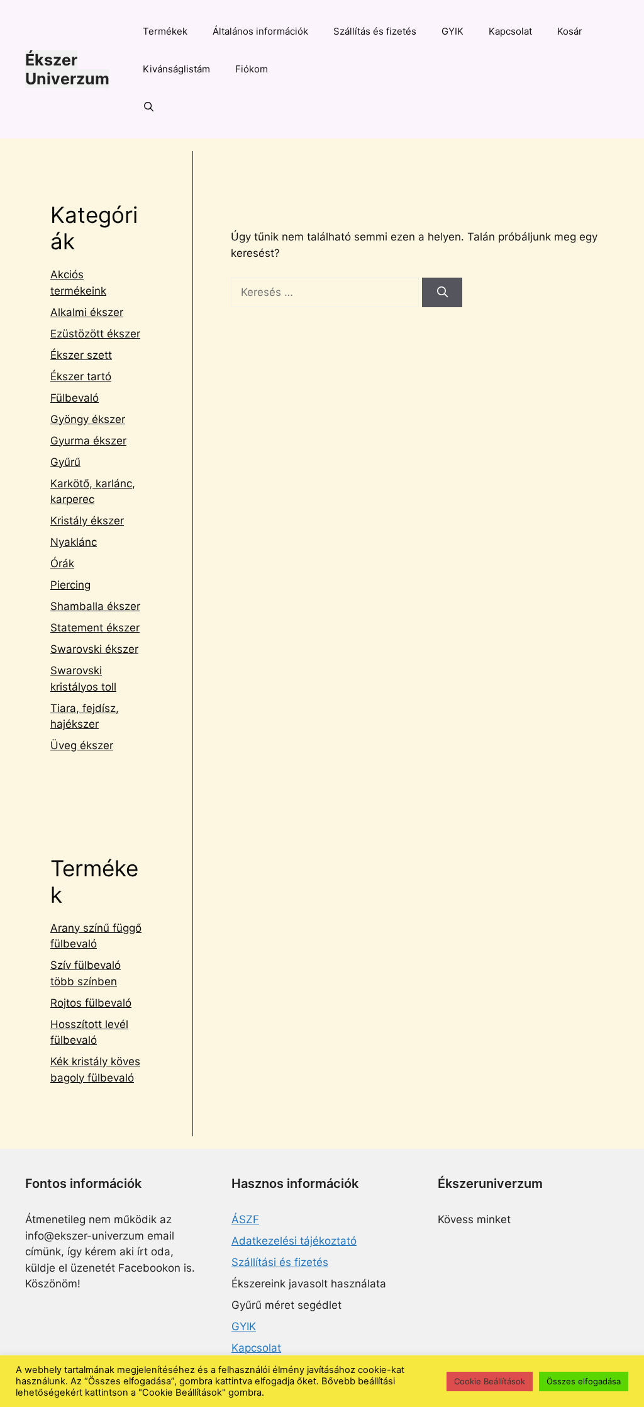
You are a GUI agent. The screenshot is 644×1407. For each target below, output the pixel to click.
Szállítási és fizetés (279, 1262)
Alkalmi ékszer (86, 312)
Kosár (569, 31)
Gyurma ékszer (88, 440)
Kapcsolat (510, 31)
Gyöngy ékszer (87, 419)
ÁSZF (245, 1219)
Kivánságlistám (176, 69)
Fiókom (251, 69)
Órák (62, 563)
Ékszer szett (81, 355)
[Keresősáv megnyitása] (148, 107)
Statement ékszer (95, 627)
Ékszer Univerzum (67, 69)
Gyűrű (65, 462)
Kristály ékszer (87, 520)
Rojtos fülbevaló (90, 1003)
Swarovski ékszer (94, 649)
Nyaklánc (73, 542)
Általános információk (260, 31)
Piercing (70, 585)
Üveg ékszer (81, 745)
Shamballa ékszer (95, 606)
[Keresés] (442, 293)
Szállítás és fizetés (374, 31)
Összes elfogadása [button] (584, 1381)
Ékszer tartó (80, 376)
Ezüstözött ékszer (95, 333)
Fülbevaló (74, 398)
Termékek (165, 31)
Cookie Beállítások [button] (489, 1381)
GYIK (452, 31)
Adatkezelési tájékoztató (294, 1241)
